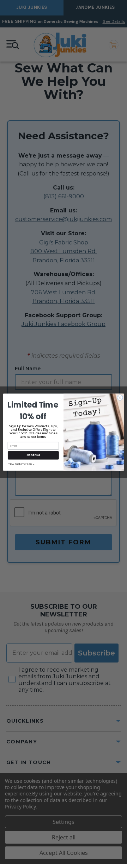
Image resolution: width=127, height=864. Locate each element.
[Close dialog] (119, 397)
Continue (33, 455)
